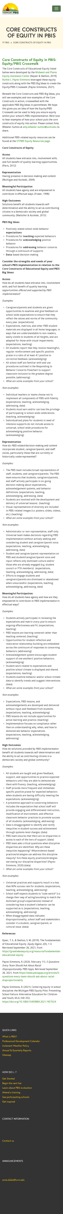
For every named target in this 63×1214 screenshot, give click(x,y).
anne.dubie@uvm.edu (13, 1179)
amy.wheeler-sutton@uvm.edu (40, 127)
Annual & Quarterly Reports (16, 1050)
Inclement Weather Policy (15, 1045)
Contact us (8, 1140)
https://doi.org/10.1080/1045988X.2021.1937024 (29, 1001)
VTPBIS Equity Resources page (33, 141)
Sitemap (6, 1054)
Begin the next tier (12, 1083)
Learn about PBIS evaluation (17, 1087)
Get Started (8, 1078)
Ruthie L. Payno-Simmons (16, 79)
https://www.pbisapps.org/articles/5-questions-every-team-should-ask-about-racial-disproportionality (31, 976)
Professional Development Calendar (21, 1041)
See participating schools (15, 1096)
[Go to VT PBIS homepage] (10, 8)
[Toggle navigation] (56, 9)
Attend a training (11, 1092)
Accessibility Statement (13, 1209)
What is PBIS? (9, 1036)
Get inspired (8, 1101)
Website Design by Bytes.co (15, 1203)
